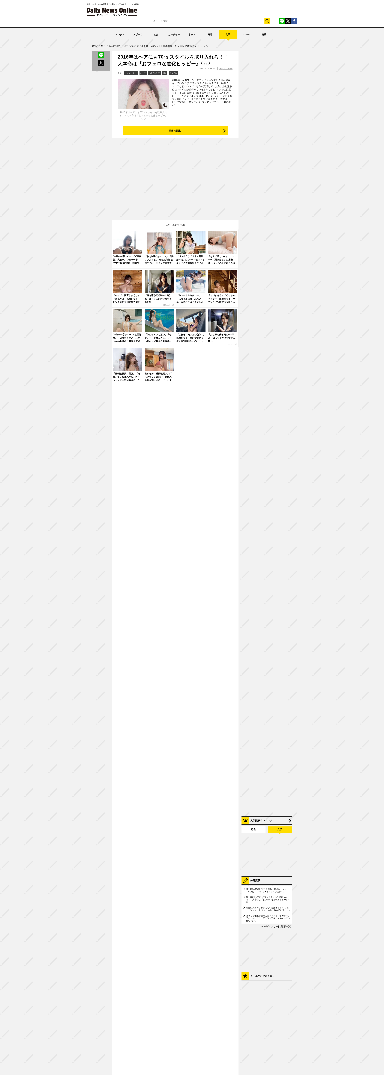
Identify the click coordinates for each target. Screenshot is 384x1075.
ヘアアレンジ (154, 73)
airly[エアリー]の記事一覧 (277, 926)
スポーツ (138, 34)
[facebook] (294, 21)
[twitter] (288, 21)
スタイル (173, 73)
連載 (264, 34)
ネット (192, 34)
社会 (156, 34)
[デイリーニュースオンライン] (112, 10)
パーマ (143, 73)
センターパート (131, 73)
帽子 (164, 73)
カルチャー (174, 34)
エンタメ (120, 34)
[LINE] (282, 21)
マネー (246, 34)
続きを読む (175, 130)
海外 (210, 34)
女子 (228, 34)
